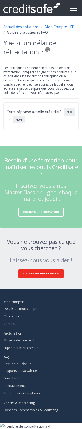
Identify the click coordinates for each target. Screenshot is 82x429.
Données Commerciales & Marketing (30, 410)
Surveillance (12, 378)
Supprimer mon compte (20, 348)
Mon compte (13, 302)
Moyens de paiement (19, 340)
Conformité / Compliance (22, 393)
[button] (73, 8)
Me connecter (13, 316)
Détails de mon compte (20, 308)
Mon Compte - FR (59, 26)
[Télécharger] (32, 215)
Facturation (12, 333)
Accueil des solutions (21, 26)
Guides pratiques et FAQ (27, 32)
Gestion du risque (17, 364)
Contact (9, 324)
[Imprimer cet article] (47, 49)
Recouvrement (14, 385)
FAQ (6, 357)
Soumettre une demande (41, 273)
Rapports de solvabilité (20, 370)
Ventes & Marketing (19, 403)
